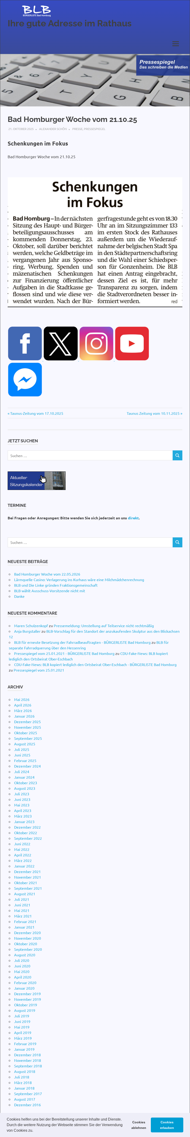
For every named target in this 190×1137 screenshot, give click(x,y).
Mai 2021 (21, 910)
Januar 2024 (24, 777)
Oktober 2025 (25, 732)
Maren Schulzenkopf (31, 625)
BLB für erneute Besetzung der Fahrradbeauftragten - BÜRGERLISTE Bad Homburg (82, 642)
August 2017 (24, 1099)
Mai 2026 (21, 699)
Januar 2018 (24, 1088)
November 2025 (27, 727)
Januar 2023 (24, 821)
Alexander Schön (53, 129)
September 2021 (28, 888)
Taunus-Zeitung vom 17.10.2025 (36, 413)
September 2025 (28, 738)
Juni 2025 (22, 755)
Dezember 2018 (27, 1054)
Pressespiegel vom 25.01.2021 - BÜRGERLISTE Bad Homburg (64, 653)
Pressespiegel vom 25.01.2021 (39, 670)
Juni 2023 (22, 799)
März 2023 (23, 816)
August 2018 (24, 1071)
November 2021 (27, 877)
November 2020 (27, 938)
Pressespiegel (94, 129)
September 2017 (28, 1093)
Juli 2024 (21, 771)
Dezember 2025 (27, 721)
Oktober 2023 (25, 782)
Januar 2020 (24, 988)
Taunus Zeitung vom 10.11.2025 (153, 413)
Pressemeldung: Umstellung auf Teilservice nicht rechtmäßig (104, 625)
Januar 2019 (24, 1049)
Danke (19, 596)
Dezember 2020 (27, 932)
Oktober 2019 (25, 1004)
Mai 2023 (21, 804)
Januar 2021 (24, 927)
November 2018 (27, 1060)
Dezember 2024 (27, 766)
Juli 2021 (21, 899)
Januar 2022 (24, 866)
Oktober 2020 (25, 943)
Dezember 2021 (27, 871)
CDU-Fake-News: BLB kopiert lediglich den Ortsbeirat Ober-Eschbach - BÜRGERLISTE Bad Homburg (95, 664)
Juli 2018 (21, 1077)
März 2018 (23, 1082)
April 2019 (22, 1032)
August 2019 (24, 1010)
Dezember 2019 (27, 993)
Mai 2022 (21, 849)
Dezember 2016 (27, 1104)
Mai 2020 (21, 971)
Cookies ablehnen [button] (138, 1125)
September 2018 (28, 1065)
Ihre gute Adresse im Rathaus (70, 23)
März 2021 (23, 916)
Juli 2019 (21, 1015)
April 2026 (22, 705)
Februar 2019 (25, 1043)
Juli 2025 (21, 749)
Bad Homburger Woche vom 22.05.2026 (47, 574)
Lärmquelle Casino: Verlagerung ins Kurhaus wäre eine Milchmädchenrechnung (79, 579)
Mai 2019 (21, 1027)
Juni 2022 (22, 843)
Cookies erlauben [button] (167, 1125)
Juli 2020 (21, 960)
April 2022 (22, 854)
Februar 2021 (25, 921)
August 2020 (24, 954)
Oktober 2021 (25, 882)
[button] (34, 1131)
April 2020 (22, 977)
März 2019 (23, 1038)
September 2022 (28, 838)
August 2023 (24, 788)
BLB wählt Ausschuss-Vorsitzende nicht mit (49, 590)
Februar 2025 (25, 760)
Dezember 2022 (27, 827)
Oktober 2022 (25, 832)
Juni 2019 (22, 1021)
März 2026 (23, 710)
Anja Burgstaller (27, 631)
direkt (133, 517)
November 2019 (27, 999)
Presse (77, 129)
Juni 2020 (22, 966)
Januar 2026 (24, 716)
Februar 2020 (25, 982)
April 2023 (22, 810)
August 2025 (24, 743)
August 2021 (24, 893)
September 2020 (28, 949)
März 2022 (23, 860)
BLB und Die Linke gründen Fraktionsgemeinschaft (56, 585)
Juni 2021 (22, 904)
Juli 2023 (21, 793)
